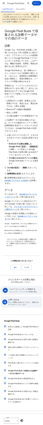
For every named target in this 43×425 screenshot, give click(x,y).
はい (15, 267)
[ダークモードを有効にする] (22, 420)
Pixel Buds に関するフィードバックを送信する (23, 364)
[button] (3, 3)
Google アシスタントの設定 (16, 180)
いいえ (26, 267)
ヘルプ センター (8, 9)
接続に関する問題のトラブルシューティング (23, 348)
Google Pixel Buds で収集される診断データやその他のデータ (23, 372)
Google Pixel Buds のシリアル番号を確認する (23, 384)
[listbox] (11, 421)
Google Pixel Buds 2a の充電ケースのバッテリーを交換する (23, 400)
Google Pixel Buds (12, 321)
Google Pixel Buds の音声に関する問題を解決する (23, 340)
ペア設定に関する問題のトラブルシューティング (23, 356)
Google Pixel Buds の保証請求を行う (21, 378)
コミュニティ (21, 9)
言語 (7, 418)
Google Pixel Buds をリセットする (20, 334)
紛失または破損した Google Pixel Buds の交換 (23, 328)
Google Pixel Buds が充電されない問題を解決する (23, 392)
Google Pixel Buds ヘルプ (16, 3)
